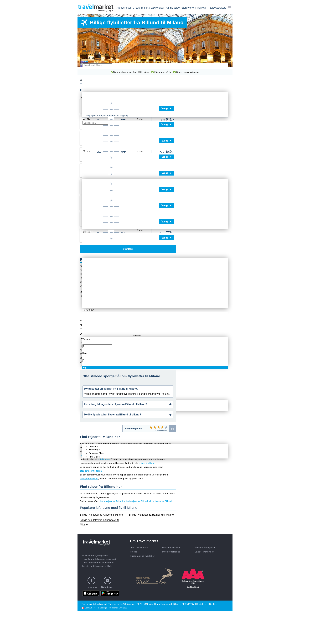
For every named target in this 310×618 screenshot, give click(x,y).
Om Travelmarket (139, 547)
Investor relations (171, 551)
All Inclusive (173, 7)
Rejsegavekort (217, 7)
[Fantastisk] (166, 427)
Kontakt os (201, 604)
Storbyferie (187, 7)
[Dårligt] (151, 427)
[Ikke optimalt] (155, 427)
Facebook (92, 587)
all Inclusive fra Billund (160, 501)
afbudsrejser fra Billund (136, 501)
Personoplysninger (171, 547)
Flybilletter (201, 7)
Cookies (213, 604)
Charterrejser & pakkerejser (148, 7)
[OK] (158, 427)
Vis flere (128, 249)
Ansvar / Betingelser (205, 547)
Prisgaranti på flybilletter (142, 556)
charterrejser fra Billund (111, 501)
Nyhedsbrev (107, 587)
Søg (84, 367)
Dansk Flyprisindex (204, 551)
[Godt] (162, 427)
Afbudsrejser (124, 7)
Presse (133, 551)
